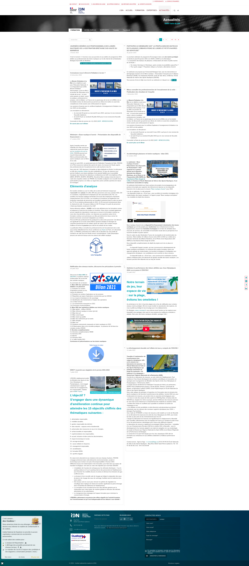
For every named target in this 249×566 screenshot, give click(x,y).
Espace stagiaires (173, 1)
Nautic (104, 264)
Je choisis (22, 557)
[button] (2, 563)
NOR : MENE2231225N (105, 155)
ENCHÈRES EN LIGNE (99, 4)
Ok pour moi (35, 557)
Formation (139, 10)
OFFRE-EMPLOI (90, 30)
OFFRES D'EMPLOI (114, 4)
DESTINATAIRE (151, 553)
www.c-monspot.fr (140, 344)
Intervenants (159, 1)
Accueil (129, 10)
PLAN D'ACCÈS (85, 4)
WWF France (78, 425)
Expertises (152, 10)
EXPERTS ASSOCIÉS (145, 4)
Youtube (116, 30)
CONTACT (74, 4)
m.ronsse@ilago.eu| (152, 476)
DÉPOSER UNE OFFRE (129, 4)
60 (172, 39)
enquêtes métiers (82, 205)
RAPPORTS (104, 30)
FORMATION (75, 30)
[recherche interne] (174, 11)
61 (175, 39)
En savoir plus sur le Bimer (79, 157)
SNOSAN (73, 310)
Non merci (8, 557)
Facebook (126, 30)
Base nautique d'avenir (158, 223)
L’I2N (121, 10)
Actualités (164, 10)
